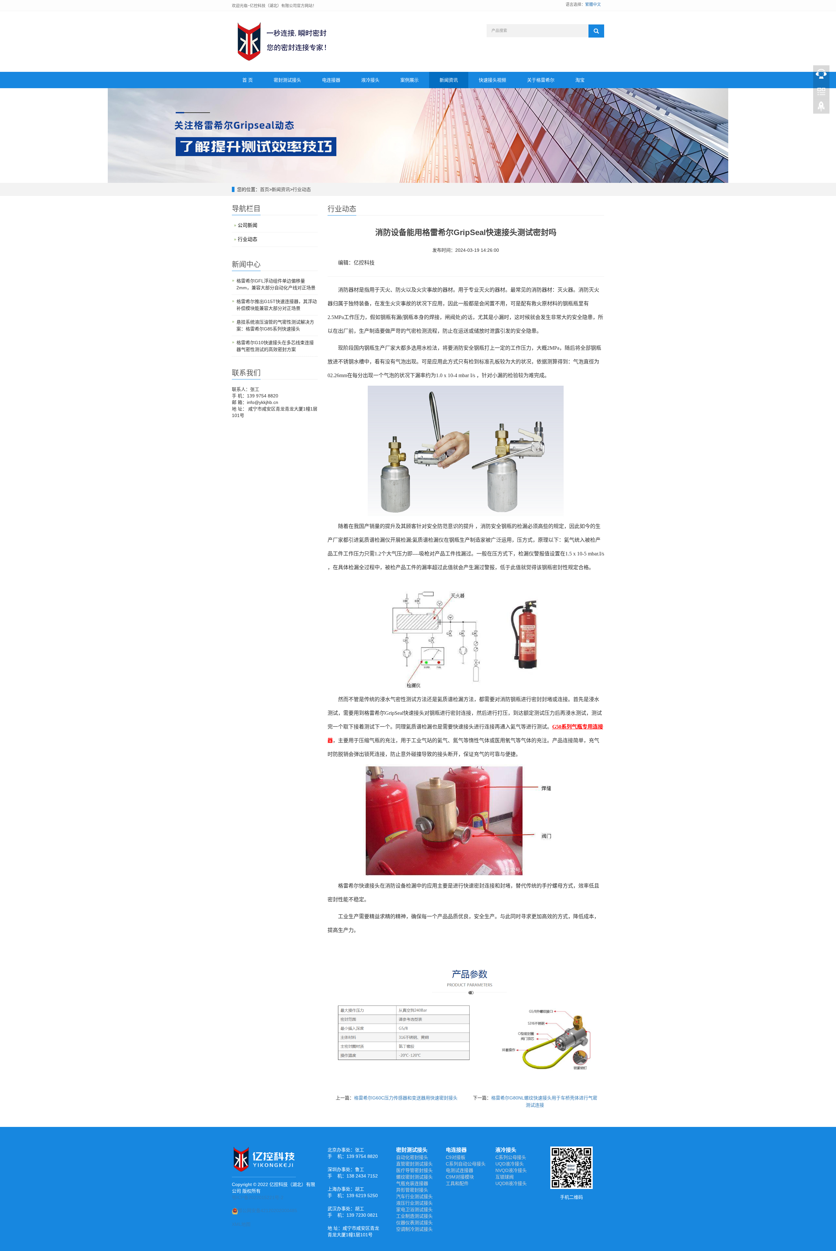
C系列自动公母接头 (466, 1163)
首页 (264, 189)
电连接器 (331, 80)
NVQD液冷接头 (511, 1170)
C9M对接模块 (460, 1176)
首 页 (247, 80)
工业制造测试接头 (414, 1216)
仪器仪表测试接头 (414, 1222)
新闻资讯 (449, 80)
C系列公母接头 (510, 1157)
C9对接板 (455, 1157)
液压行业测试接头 (414, 1203)
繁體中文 (593, 4)
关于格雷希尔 (541, 80)
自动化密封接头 (412, 1157)
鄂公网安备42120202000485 (267, 1210)
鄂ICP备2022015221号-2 (257, 1197)
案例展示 (409, 80)
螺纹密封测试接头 (414, 1176)
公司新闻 (247, 225)
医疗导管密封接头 (414, 1170)
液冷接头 (370, 80)
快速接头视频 (492, 80)
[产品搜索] (596, 31)
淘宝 (580, 80)
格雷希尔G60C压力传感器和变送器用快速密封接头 (406, 1097)
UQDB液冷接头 (511, 1183)
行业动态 (302, 189)
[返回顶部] (821, 108)
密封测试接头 (287, 80)
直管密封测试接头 (414, 1163)
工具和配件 (457, 1183)
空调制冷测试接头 (414, 1229)
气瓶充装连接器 (412, 1183)
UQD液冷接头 (509, 1163)
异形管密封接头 (412, 1190)
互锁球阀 (504, 1176)
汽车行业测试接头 (414, 1196)
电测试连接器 (459, 1170)
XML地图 (241, 1224)
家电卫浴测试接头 (414, 1209)
